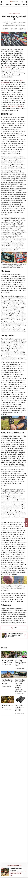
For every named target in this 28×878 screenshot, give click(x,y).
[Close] (25, 872)
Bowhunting (16, 13)
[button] (2, 4)
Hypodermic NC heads (14, 106)
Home (10, 13)
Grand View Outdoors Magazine (16, 869)
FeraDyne (7, 67)
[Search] (22, 2)
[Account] (1, 2)
